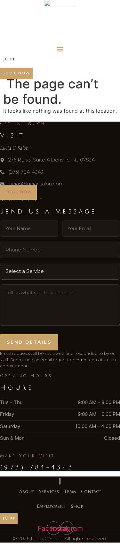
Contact (91, 491)
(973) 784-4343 (37, 467)
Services (49, 491)
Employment (51, 506)
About (26, 491)
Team (70, 491)
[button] (60, 49)
